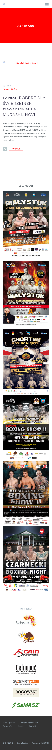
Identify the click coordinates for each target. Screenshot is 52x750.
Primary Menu (46, 4)
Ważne (14, 89)
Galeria (20, 726)
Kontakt (32, 726)
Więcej (16, 149)
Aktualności (7, 726)
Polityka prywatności (29, 723)
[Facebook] (26, 737)
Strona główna (9, 723)
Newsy (6, 89)
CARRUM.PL (45, 743)
